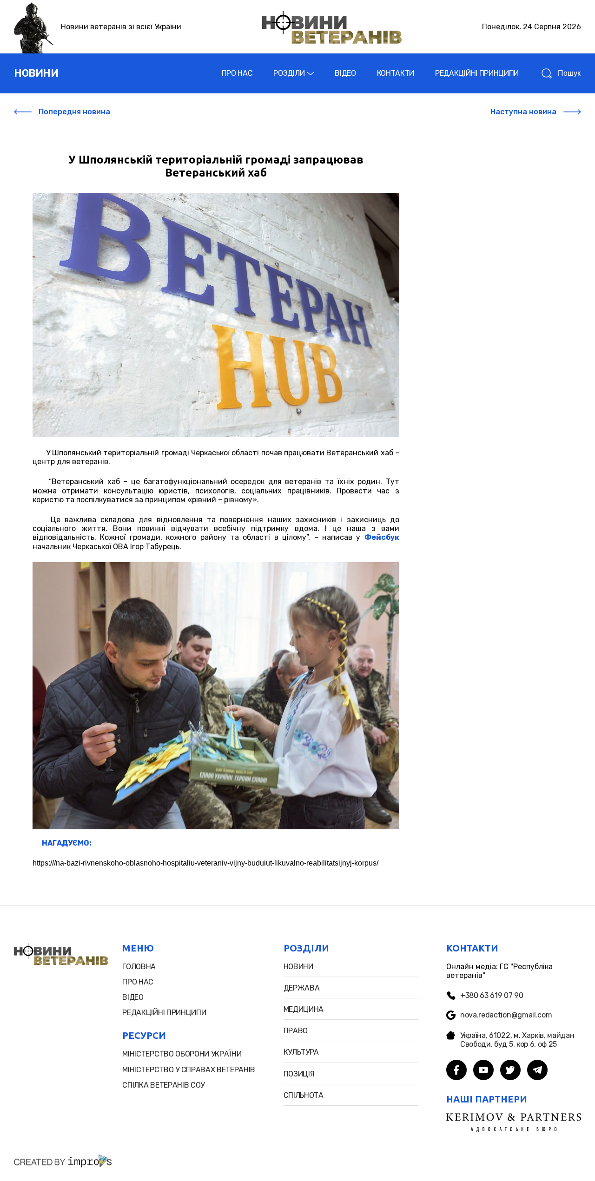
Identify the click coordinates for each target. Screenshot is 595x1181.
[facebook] (456, 1071)
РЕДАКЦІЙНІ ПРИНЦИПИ (477, 73)
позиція (299, 1073)
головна (139, 966)
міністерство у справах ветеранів (188, 1069)
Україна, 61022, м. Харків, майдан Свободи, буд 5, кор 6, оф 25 (517, 1040)
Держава (302, 988)
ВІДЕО (345, 73)
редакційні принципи (164, 1012)
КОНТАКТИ (395, 73)
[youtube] (483, 1071)
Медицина (304, 1009)
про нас (137, 982)
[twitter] (510, 1071)
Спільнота (304, 1095)
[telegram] (537, 1071)
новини (36, 73)
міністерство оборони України (181, 1054)
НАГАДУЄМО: (67, 843)
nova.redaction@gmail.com (506, 1014)
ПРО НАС (237, 73)
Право (296, 1030)
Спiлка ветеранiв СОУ (163, 1085)
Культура (301, 1052)
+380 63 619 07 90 (491, 995)
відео (132, 997)
